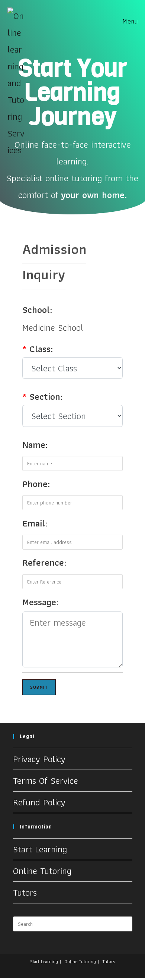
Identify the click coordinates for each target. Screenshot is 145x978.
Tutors (25, 892)
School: (37, 309)
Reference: (44, 562)
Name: (35, 444)
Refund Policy (39, 802)
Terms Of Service (45, 780)
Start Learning (40, 849)
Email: (34, 523)
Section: (42, 396)
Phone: (36, 483)
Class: (37, 348)
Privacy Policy (39, 758)
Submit (39, 687)
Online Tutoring (42, 870)
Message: (40, 601)
